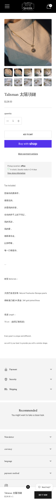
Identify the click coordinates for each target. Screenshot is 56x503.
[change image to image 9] (38, 82)
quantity (8, 113)
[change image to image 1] (8, 72)
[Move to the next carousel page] (51, 427)
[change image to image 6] (8, 82)
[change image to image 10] (48, 82)
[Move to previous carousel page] (4, 427)
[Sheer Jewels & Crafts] (28, 6)
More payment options (28, 153)
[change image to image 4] (38, 72)
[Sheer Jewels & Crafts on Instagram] (6, 486)
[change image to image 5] (48, 72)
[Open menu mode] (7, 6)
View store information (16, 173)
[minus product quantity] (18, 121)
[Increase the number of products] (8, 121)
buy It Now (43, 495)
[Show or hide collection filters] (28, 487)
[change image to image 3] (28, 72)
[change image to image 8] (28, 82)
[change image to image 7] (18, 82)
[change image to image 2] (18, 72)
